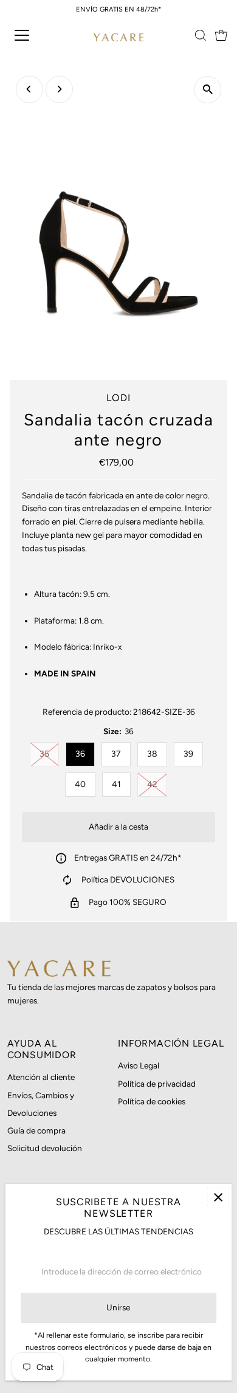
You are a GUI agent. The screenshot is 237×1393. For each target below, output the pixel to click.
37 (116, 754)
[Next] (59, 89)
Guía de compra (36, 1130)
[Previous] (29, 89)
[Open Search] (200, 35)
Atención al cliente (41, 1077)
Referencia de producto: (87, 712)
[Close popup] (217, 1197)
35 (49, 753)
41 (116, 784)
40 (80, 784)
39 (188, 754)
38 (152, 754)
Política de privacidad (157, 1084)
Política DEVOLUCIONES (127, 879)
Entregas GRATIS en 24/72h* (128, 857)
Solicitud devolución (44, 1148)
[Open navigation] (32, 35)
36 (80, 754)
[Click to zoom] (207, 89)
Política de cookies (151, 1101)
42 (157, 784)
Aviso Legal (138, 1065)
